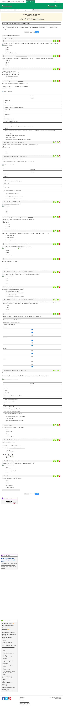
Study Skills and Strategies (8, 687)
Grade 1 (8, 563)
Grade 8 (3, 566)
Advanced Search (8, 10)
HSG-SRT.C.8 (30, 40)
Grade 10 (10, 566)
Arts (3, 630)
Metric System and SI (7, 656)
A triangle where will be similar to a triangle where (18, 463)
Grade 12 (3, 568)
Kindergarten (4, 563)
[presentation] (5, 43)
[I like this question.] (57, 41)
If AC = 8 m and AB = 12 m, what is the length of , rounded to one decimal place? (21, 274)
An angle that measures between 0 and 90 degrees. (13, 427)
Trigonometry (5, 681)
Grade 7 (13, 565)
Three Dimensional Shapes (9, 671)
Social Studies (5, 685)
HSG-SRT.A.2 (27, 68)
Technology (4, 689)
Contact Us (21, 706)
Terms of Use (22, 698)
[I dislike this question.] (59, 41)
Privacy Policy (22, 697)
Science (3, 684)
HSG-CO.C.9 (24, 156)
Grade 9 (6, 566)
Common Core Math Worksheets (25, 704)
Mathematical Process (7, 676)
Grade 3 (15, 563)
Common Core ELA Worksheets (25, 703)
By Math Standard (6, 627)
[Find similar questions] (53, 41)
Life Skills (4, 639)
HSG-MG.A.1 (24, 55)
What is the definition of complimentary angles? (13, 289)
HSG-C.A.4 (17, 201)
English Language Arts (7, 632)
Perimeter (5, 658)
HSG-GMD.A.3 (19, 55)
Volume (4, 674)
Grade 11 (14, 566)
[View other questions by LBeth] (55, 202)
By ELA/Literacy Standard (8, 625)
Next (37, 32)
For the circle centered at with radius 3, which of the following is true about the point (25, 233)
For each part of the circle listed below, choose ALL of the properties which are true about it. (22, 316)
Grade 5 (6, 565)
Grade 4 (3, 565)
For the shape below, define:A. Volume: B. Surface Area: (13, 445)
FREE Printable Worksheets (24, 702)
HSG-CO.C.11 (20, 81)
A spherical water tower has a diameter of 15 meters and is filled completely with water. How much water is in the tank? (28, 58)
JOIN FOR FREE (30, 1)
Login (27, 15)
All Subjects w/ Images (7, 623)
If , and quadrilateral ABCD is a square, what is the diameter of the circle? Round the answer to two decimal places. (30, 43)
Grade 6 (9, 565)
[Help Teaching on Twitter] (6, 698)
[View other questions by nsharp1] (55, 41)
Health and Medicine (6, 637)
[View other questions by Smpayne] (55, 440)
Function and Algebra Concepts (9, 645)
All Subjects (4, 629)
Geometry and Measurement (8, 647)
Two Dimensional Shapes (8, 672)
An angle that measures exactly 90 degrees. (11, 478)
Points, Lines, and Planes (8, 660)
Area (4, 650)
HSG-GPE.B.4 (23, 231)
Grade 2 (11, 563)
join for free (34, 15)
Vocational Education (7, 690)
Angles (4, 648)
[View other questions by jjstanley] (55, 56)
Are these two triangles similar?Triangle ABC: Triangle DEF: (11, 73)
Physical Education (6, 682)
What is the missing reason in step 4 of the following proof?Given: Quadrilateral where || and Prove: (29, 107)
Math (3, 640)
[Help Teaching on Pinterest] (9, 698)
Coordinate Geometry (7, 652)
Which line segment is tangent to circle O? (11, 204)
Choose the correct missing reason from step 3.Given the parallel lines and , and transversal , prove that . (20, 174)
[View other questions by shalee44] (55, 259)
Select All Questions (8, 38)
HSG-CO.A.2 (27, 243)
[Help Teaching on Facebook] (3, 698)
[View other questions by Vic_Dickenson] (55, 425)
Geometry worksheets (38, 19)
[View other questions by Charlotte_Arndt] (55, 142)
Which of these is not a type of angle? (10, 261)
